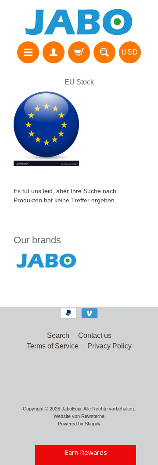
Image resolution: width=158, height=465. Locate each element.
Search (58, 335)
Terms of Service (53, 346)
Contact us (94, 335)
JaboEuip (71, 408)
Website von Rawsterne (79, 416)
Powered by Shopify (79, 423)
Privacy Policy (109, 346)
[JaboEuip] (79, 22)
